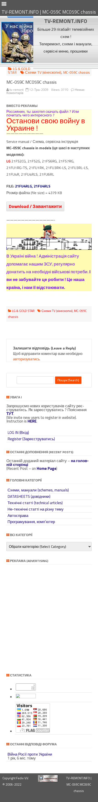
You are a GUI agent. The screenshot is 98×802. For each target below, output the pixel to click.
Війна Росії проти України (30, 754)
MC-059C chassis (76, 72)
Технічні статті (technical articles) (35, 503)
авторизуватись (26, 359)
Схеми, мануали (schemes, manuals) (38, 490)
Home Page (46, 468)
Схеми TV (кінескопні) (43, 72)
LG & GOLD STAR (19, 70)
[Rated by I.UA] (26, 697)
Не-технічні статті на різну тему (36, 509)
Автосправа (18, 516)
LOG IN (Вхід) (18, 432)
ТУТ (9, 414)
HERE (32, 421)
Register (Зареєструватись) (31, 439)
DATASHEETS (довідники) (29, 496)
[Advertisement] (66, 61)
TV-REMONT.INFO (65, 21)
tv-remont (16, 89)
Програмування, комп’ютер (31, 522)
